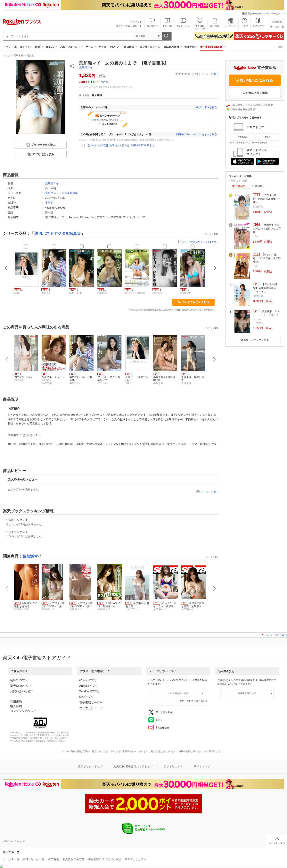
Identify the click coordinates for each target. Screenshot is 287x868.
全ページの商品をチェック (196, 242)
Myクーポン (183, 26)
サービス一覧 (277, 26)
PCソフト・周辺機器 (122, 46)
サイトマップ (202, 766)
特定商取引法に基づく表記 (104, 859)
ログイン (135, 22)
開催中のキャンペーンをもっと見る (196, 134)
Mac (267, 136)
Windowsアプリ (89, 691)
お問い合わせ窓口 (22, 691)
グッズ (102, 46)
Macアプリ (86, 697)
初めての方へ (19, 680)
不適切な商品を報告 (243, 109)
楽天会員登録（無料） (128, 26)
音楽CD (50, 46)
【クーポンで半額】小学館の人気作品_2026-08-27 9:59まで (120, 145)
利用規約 (16, 701)
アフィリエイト (173, 766)
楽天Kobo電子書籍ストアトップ (133, 766)
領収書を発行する (247, 693)
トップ (7, 46)
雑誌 (37, 46)
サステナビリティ (135, 859)
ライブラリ (230, 26)
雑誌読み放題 (171, 46)
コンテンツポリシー (23, 710)
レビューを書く (209, 74)
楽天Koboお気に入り (199, 27)
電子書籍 (18, 55)
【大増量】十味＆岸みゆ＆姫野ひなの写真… (267, 228)
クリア (214, 242)
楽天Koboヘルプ (20, 685)
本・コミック (22, 46)
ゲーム (89, 46)
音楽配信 (189, 46)
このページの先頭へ (275, 634)
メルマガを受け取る (178, 693)
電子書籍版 (239, 186)
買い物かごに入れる (256, 80)
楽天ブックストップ (90, 766)
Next (214, 359)
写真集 (30, 55)
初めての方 (259, 26)
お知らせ (167, 26)
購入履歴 (214, 26)
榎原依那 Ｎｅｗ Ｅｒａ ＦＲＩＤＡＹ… (266, 315)
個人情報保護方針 (73, 859)
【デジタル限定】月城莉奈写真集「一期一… (267, 199)
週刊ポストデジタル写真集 (61, 192)
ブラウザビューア (91, 708)
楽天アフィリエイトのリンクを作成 (252, 105)
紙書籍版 (257, 186)
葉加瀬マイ (86, 67)
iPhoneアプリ (88, 680)
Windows (242, 136)
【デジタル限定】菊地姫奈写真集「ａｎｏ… (265, 288)
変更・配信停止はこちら (192, 701)
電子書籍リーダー (91, 702)
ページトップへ (276, 843)
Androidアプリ (88, 685)
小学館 (49, 202)
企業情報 (53, 859)
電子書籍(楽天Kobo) (211, 46)
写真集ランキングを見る (255, 339)
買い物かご (152, 26)
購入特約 (16, 706)
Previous (7, 359)
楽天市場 (277, 21)
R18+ (281, 46)
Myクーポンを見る (206, 107)
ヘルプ (244, 26)
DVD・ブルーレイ (70, 46)
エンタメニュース (150, 46)
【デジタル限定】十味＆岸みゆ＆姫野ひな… (267, 258)
